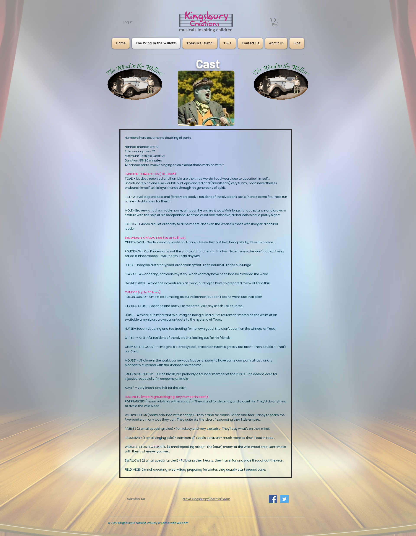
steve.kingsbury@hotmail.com (206, 499)
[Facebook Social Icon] (273, 499)
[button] (275, 22)
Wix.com (182, 523)
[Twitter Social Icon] (284, 499)
